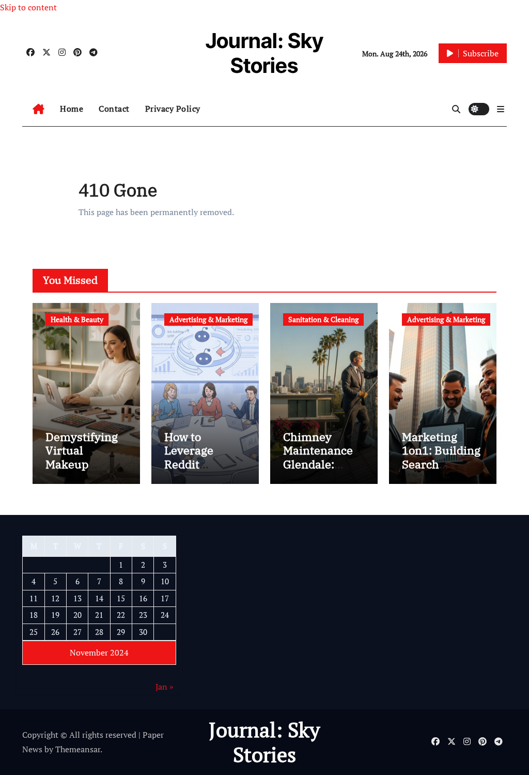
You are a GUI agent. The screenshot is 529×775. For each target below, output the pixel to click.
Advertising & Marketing (208, 319)
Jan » (164, 686)
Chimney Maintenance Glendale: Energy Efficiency (318, 464)
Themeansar (77, 749)
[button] (500, 109)
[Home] (38, 109)
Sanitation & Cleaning (323, 319)
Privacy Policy (172, 108)
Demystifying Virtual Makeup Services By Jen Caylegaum (86, 464)
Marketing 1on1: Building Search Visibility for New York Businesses (441, 470)
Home (71, 108)
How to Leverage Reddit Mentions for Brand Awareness (198, 470)
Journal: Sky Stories (264, 53)
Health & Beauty (77, 319)
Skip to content (28, 7)
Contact (114, 108)
